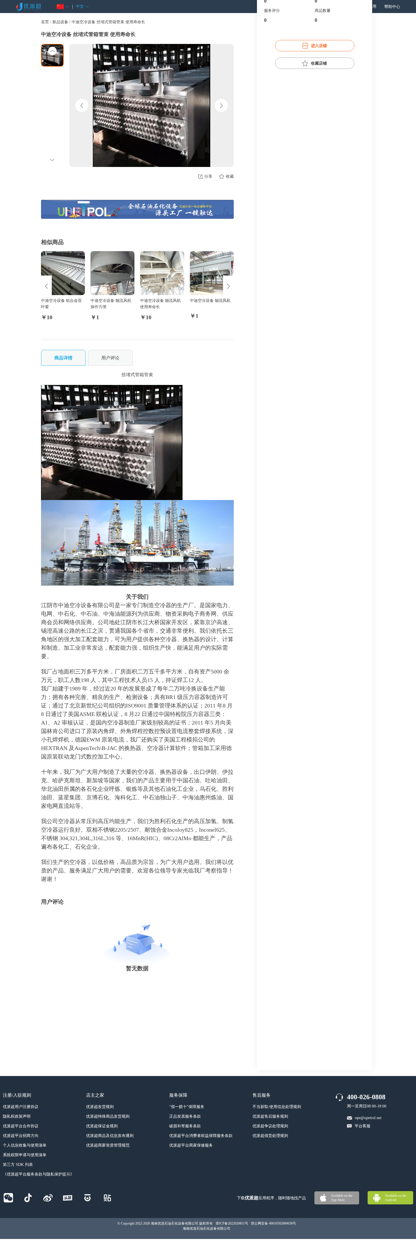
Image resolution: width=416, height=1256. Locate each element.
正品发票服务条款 (185, 1116)
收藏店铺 (319, 63)
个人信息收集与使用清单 (24, 1145)
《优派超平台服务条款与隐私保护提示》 (38, 1174)
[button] (63, 6)
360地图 (221, 1234)
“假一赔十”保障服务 (186, 1107)
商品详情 (63, 357)
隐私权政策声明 (17, 1116)
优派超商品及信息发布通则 (110, 1136)
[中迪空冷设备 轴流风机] (212, 273)
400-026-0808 (366, 1097)
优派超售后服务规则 (270, 1116)
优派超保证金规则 (102, 1126)
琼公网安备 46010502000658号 (273, 1223)
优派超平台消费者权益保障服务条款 (201, 1136)
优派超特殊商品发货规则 (108, 1116)
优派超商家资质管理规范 (108, 1145)
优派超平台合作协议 (20, 1126)
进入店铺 (319, 46)
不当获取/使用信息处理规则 (276, 1107)
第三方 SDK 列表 (18, 1164)
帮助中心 (392, 7)
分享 (208, 176)
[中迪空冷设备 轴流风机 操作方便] (112, 273)
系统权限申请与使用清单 (24, 1155)
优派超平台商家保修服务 (191, 1145)
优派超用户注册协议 (20, 1107)
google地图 (207, 1234)
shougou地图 (237, 1234)
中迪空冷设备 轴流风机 (210, 300)
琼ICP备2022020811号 (232, 1223)
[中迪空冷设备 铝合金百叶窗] (63, 273)
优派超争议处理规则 (270, 1126)
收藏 (230, 176)
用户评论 (110, 357)
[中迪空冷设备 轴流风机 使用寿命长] (162, 273)
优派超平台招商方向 (20, 1136)
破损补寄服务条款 (185, 1126)
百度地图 (191, 1234)
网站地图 (176, 1234)
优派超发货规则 (100, 1107)
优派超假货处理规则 (270, 1136)
